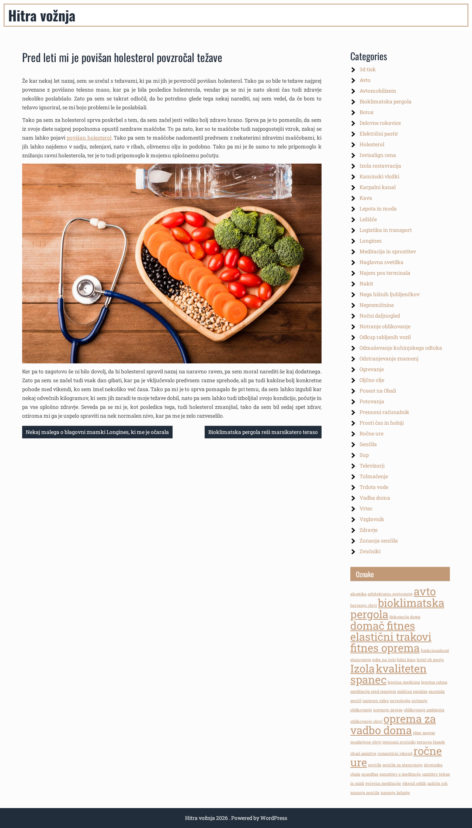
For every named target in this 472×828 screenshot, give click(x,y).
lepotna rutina (434, 682)
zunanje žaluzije (395, 792)
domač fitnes (382, 625)
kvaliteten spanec (388, 674)
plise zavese (424, 732)
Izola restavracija (380, 165)
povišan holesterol (89, 137)
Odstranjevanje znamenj (389, 358)
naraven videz (375, 700)
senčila (374, 764)
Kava (366, 197)
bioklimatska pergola (397, 608)
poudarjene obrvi (365, 742)
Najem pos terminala (385, 272)
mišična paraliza (412, 691)
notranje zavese (388, 709)
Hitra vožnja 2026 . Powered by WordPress (236, 817)
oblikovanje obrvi (366, 721)
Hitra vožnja (41, 15)
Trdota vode (374, 486)
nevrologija (400, 700)
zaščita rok (437, 783)
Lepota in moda (378, 208)
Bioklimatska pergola (386, 101)
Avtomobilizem (378, 90)
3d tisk (368, 69)
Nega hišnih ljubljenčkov (390, 294)
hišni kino (406, 659)
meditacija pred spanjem (373, 691)
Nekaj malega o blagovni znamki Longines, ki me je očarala (97, 431)
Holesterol (372, 144)
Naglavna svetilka (381, 262)
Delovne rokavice (380, 122)
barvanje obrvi (363, 605)
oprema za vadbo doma (393, 724)
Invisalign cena (378, 154)
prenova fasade (431, 742)
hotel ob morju (430, 659)
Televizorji (372, 465)
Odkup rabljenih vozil (385, 337)
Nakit (366, 283)
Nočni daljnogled (380, 315)
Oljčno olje (372, 379)
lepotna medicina (404, 682)
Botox (367, 112)
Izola (362, 668)
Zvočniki (370, 551)
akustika (358, 593)
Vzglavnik (372, 519)
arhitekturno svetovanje (390, 593)
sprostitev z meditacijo (400, 774)
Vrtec (366, 508)
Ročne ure (372, 433)
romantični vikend (395, 753)
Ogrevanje (372, 369)
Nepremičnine (377, 304)
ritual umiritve (363, 753)
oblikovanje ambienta (424, 709)
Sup (364, 454)
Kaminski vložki (379, 176)
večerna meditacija (383, 783)
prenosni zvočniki (399, 742)
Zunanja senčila (379, 540)
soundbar (369, 774)
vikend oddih (414, 783)
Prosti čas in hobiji (382, 422)
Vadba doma (375, 497)
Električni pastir (379, 133)
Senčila (368, 444)
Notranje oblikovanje (385, 326)
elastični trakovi (390, 636)
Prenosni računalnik (384, 411)
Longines (371, 240)
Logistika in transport (386, 229)
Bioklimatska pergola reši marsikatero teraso (263, 431)
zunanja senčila (364, 792)
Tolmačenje (374, 476)
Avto (365, 79)
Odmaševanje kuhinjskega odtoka (401, 347)
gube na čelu (384, 659)
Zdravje (369, 529)
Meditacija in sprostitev (388, 251)
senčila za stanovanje (402, 764)
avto (425, 591)
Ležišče (368, 219)
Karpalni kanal (378, 187)
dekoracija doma (404, 616)
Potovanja (372, 401)
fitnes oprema (385, 647)
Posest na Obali (378, 390)
